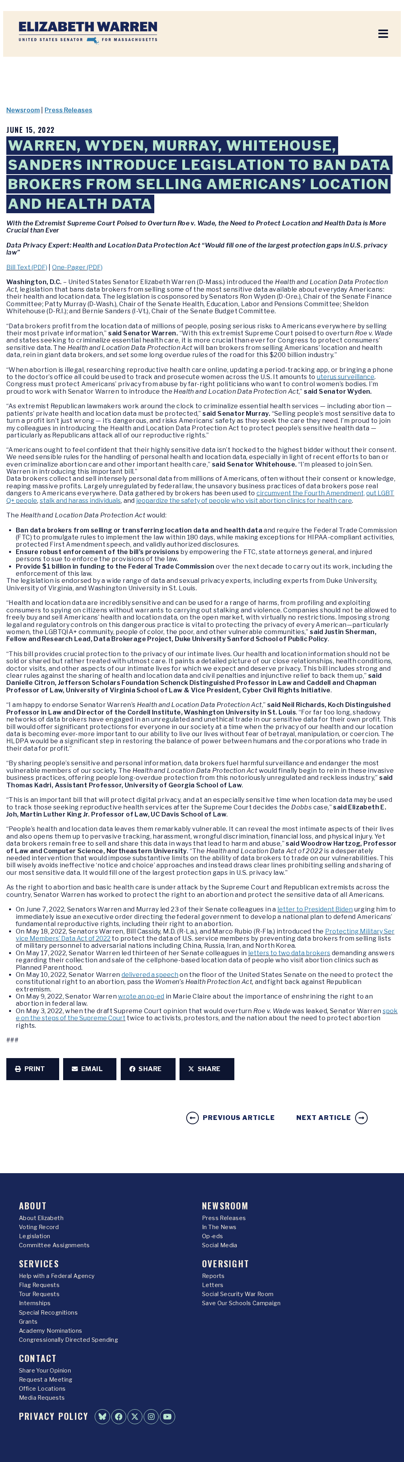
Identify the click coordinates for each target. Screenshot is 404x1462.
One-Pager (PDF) (77, 267)
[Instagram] (151, 1416)
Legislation (34, 1236)
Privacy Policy (53, 1415)
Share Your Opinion (45, 1370)
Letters (213, 1285)
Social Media (220, 1245)
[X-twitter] (134, 1416)
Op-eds (212, 1236)
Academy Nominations (50, 1330)
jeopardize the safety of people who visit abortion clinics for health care (244, 500)
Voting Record (39, 1227)
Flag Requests (39, 1285)
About (33, 1205)
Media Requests (42, 1397)
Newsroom (23, 110)
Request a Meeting (46, 1379)
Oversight (225, 1263)
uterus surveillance (345, 377)
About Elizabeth (41, 1218)
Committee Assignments (54, 1245)
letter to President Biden (315, 909)
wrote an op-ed (141, 996)
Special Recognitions (48, 1312)
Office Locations (42, 1388)
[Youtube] (167, 1416)
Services (39, 1263)
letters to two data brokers (289, 953)
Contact (38, 1357)
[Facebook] (118, 1416)
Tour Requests (39, 1294)
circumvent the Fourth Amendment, (310, 493)
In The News (219, 1227)
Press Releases (68, 110)
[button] (32, 1069)
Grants (28, 1321)
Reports (213, 1276)
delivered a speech (150, 974)
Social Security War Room (238, 1294)
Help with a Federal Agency (57, 1276)
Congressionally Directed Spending (68, 1339)
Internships (34, 1303)
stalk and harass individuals (80, 500)
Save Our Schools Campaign (241, 1303)
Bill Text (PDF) (26, 267)
